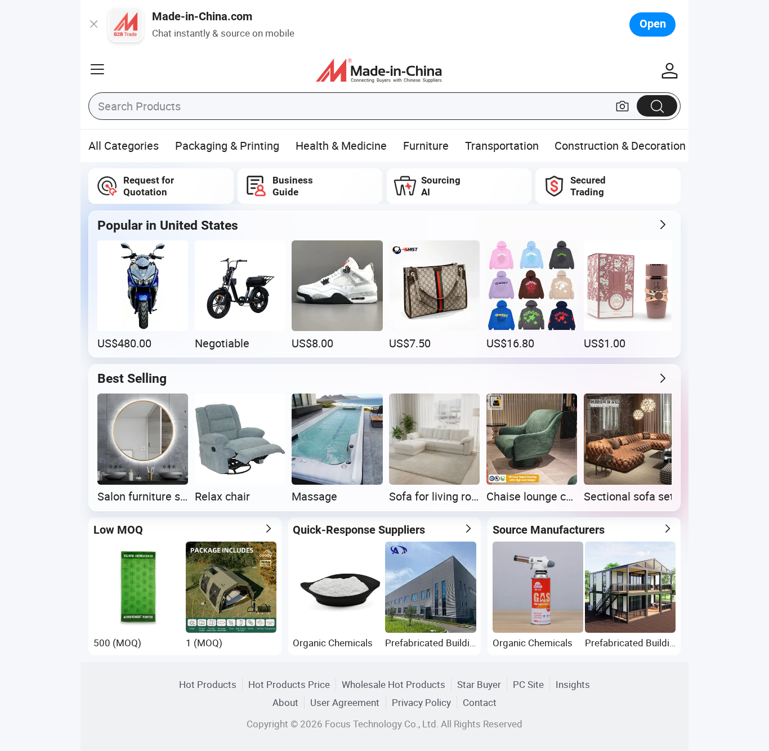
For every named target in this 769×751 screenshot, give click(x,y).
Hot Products (207, 684)
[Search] (657, 105)
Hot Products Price (289, 684)
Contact (480, 702)
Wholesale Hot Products (393, 684)
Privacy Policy (421, 702)
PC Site (528, 684)
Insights (573, 684)
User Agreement (344, 702)
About (285, 702)
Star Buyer (479, 684)
